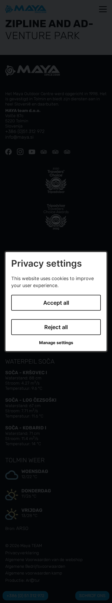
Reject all (56, 327)
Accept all (56, 303)
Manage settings (56, 342)
